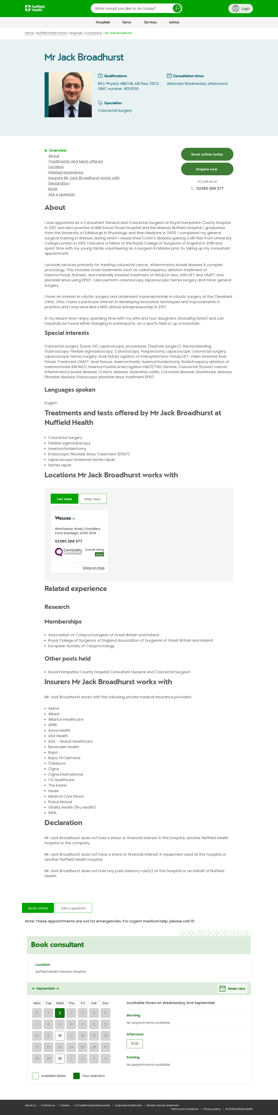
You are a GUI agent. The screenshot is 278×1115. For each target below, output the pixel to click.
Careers (65, 1105)
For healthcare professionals (92, 1105)
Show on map (94, 568)
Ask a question (61, 194)
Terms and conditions (185, 1109)
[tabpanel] (139, 542)
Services (150, 22)
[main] (139, 564)
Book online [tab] (38, 908)
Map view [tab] (92, 499)
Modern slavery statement (163, 1105)
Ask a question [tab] (73, 908)
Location (56, 166)
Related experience (65, 172)
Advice (174, 22)
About (53, 155)
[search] (136, 8)
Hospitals (103, 22)
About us (30, 1105)
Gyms (126, 22)
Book (52, 188)
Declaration (58, 183)
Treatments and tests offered (75, 161)
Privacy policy (212, 1109)
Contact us (48, 1105)
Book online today (207, 154)
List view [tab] (64, 499)
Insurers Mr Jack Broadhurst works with (84, 177)
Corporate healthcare (128, 1105)
